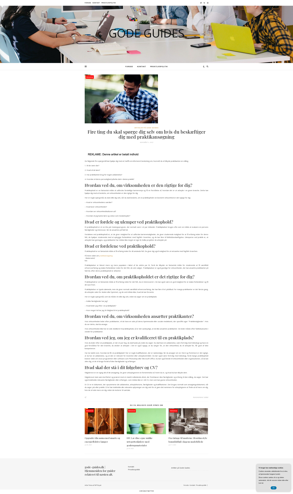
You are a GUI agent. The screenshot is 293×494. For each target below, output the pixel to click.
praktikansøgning (106, 256)
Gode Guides (146, 33)
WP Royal (98, 485)
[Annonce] (104, 433)
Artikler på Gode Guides (146, 128)
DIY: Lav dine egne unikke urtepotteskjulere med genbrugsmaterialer (140, 442)
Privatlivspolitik (109, 3)
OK (274, 488)
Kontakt (96, 3)
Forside (88, 3)
